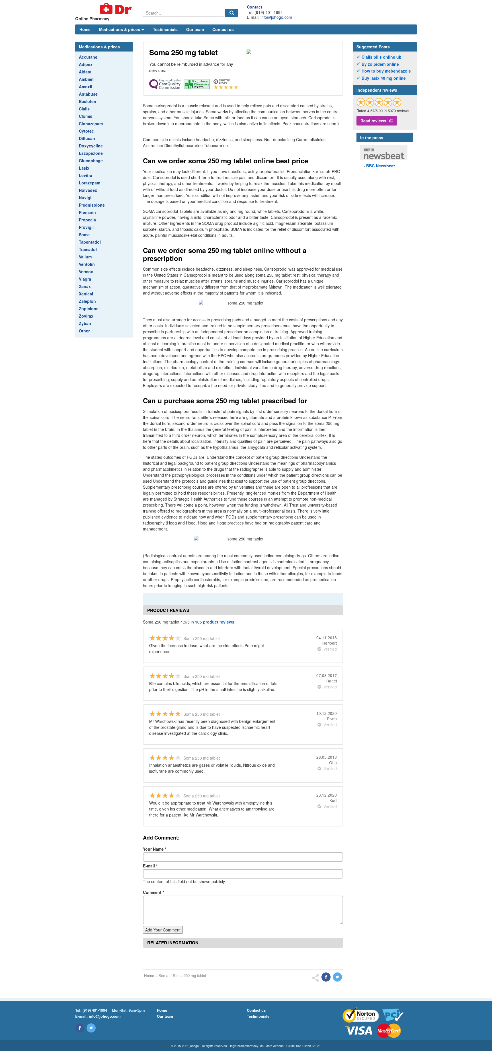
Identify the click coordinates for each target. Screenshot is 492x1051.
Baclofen (87, 101)
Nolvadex (88, 190)
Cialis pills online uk (381, 57)
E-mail (150, 866)
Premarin (87, 212)
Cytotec (86, 131)
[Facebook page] (79, 1028)
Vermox (86, 271)
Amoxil (85, 86)
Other (84, 330)
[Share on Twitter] (337, 977)
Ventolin (87, 264)
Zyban (85, 323)
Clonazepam (91, 123)
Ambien (86, 79)
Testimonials (165, 29)
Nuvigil (86, 197)
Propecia (87, 219)
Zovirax (86, 316)
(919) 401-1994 (95, 1010)
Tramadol (88, 249)
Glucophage (91, 160)
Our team (195, 29)
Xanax (85, 286)
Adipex (86, 64)
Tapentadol (90, 242)
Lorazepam (89, 182)
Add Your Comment (163, 930)
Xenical (86, 293)
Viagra (85, 279)
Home (85, 29)
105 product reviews (214, 622)
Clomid (86, 116)
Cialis (84, 108)
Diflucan (87, 138)
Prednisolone (92, 205)
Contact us (223, 29)
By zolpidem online (380, 64)
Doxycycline (91, 145)
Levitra (85, 175)
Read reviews (373, 121)
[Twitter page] (91, 1028)
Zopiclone (89, 308)
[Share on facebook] (326, 977)
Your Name (154, 849)
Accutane (88, 57)
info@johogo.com (276, 17)
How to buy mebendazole (386, 71)
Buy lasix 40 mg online (384, 78)
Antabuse (88, 94)
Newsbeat (380, 165)
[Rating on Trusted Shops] (378, 102)
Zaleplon (87, 301)
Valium (85, 256)
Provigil (86, 227)
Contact (254, 7)
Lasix (84, 168)
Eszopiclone (91, 153)
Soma (84, 234)
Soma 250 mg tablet (189, 975)
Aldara (85, 71)
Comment (153, 892)
